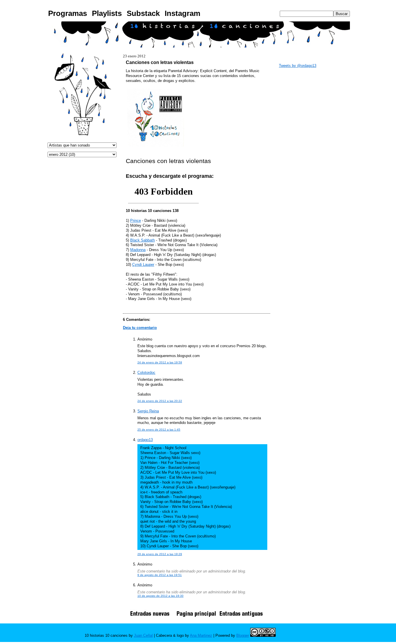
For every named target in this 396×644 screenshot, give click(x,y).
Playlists (107, 13)
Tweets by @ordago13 (297, 65)
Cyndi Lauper (143, 264)
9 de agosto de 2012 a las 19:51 (159, 575)
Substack (143, 13)
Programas (67, 13)
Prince (135, 220)
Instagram (182, 13)
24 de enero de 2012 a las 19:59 (159, 362)
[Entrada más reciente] (152, 616)
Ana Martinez (201, 635)
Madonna (138, 250)
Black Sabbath (142, 240)
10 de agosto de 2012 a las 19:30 (160, 595)
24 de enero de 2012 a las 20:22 (159, 400)
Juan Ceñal (143, 635)
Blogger (242, 635)
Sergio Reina (148, 411)
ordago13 (145, 440)
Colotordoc (146, 372)
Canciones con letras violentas (160, 62)
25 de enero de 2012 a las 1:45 (158, 429)
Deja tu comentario (140, 327)
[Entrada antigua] (241, 616)
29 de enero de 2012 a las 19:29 (159, 554)
